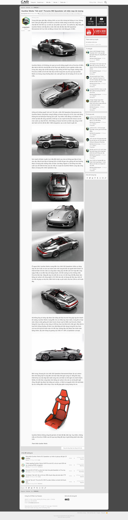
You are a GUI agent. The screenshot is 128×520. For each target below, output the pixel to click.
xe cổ (80, 13)
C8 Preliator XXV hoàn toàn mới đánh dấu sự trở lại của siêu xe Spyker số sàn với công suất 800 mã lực (98, 66)
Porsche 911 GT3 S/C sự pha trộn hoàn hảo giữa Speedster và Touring (45, 470)
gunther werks (46, 13)
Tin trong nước (90, 114)
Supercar (27, 460)
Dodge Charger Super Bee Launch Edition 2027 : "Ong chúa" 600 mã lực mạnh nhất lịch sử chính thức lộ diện (98, 102)
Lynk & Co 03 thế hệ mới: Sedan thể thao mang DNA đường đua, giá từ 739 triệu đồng (98, 118)
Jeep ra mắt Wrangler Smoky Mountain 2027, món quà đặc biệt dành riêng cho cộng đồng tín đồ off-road (98, 53)
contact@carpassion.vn (33, 502)
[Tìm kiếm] (105, 2)
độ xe (41, 13)
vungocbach (25, 13)
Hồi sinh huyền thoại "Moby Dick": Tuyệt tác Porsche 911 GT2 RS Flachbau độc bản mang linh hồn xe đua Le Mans (98, 79)
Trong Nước (92, 125)
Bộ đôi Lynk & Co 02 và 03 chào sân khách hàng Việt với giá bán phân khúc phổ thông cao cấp (98, 151)
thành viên (91, 23)
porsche (70, 13)
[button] (40, 2)
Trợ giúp (98, 513)
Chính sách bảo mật (91, 513)
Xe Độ (39, 460)
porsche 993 (75, 13)
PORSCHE (41, 471)
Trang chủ (33, 2)
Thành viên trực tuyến (92, 39)
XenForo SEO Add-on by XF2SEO (64, 517)
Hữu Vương (28, 471)
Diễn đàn (48, 2)
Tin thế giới (89, 49)
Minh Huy (28, 467)
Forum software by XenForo (64, 515)
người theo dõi (101, 23)
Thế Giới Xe (40, 467)
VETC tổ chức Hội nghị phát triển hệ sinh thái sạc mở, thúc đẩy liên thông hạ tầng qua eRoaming (98, 140)
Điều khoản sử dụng (81, 513)
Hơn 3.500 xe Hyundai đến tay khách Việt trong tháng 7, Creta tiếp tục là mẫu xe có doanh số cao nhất (98, 163)
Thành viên (63, 2)
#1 (83, 17)
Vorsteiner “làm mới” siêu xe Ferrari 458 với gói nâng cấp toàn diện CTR (46, 475)
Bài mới (55, 2)
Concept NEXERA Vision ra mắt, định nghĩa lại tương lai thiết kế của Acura (98, 90)
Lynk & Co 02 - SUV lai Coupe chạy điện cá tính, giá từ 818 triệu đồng (98, 129)
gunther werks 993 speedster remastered (58, 13)
